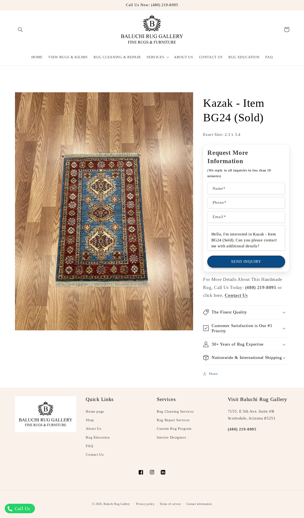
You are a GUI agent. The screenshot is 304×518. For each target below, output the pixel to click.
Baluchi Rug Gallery (117, 504)
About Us (93, 428)
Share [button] (213, 374)
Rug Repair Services (173, 420)
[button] (20, 29)
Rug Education (98, 437)
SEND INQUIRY (246, 261)
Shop (90, 420)
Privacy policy (145, 504)
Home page (95, 411)
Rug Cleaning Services (175, 411)
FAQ (89, 446)
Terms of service (170, 504)
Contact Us (95, 454)
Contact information (199, 504)
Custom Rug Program (174, 428)
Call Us (21, 508)
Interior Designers (171, 437)
